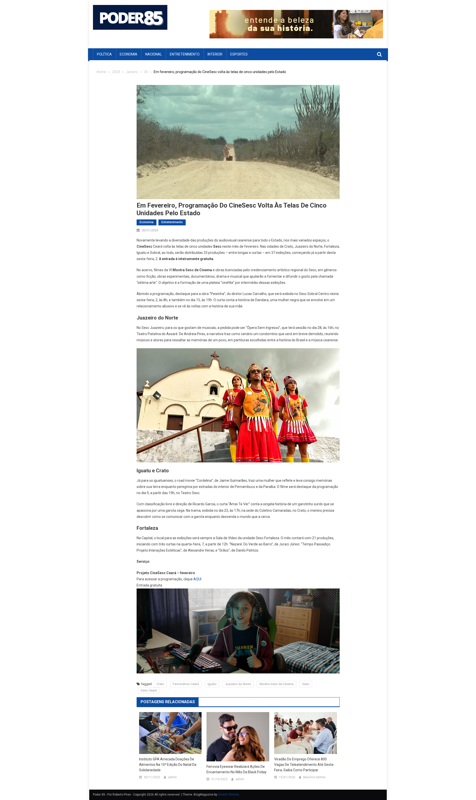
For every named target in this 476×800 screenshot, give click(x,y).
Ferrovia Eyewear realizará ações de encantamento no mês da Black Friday (237, 769)
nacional (153, 54)
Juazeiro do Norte (238, 684)
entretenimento (185, 54)
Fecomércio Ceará (186, 684)
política (104, 54)
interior (215, 54)
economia (128, 54)
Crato (160, 684)
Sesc (305, 684)
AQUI (197, 579)
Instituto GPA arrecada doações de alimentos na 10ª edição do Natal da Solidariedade (167, 764)
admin (172, 777)
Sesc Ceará (149, 690)
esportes (239, 54)
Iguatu (212, 684)
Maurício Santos (314, 777)
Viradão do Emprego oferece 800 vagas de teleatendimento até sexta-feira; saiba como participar (304, 764)
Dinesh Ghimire (228, 794)
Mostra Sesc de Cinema (277, 684)
